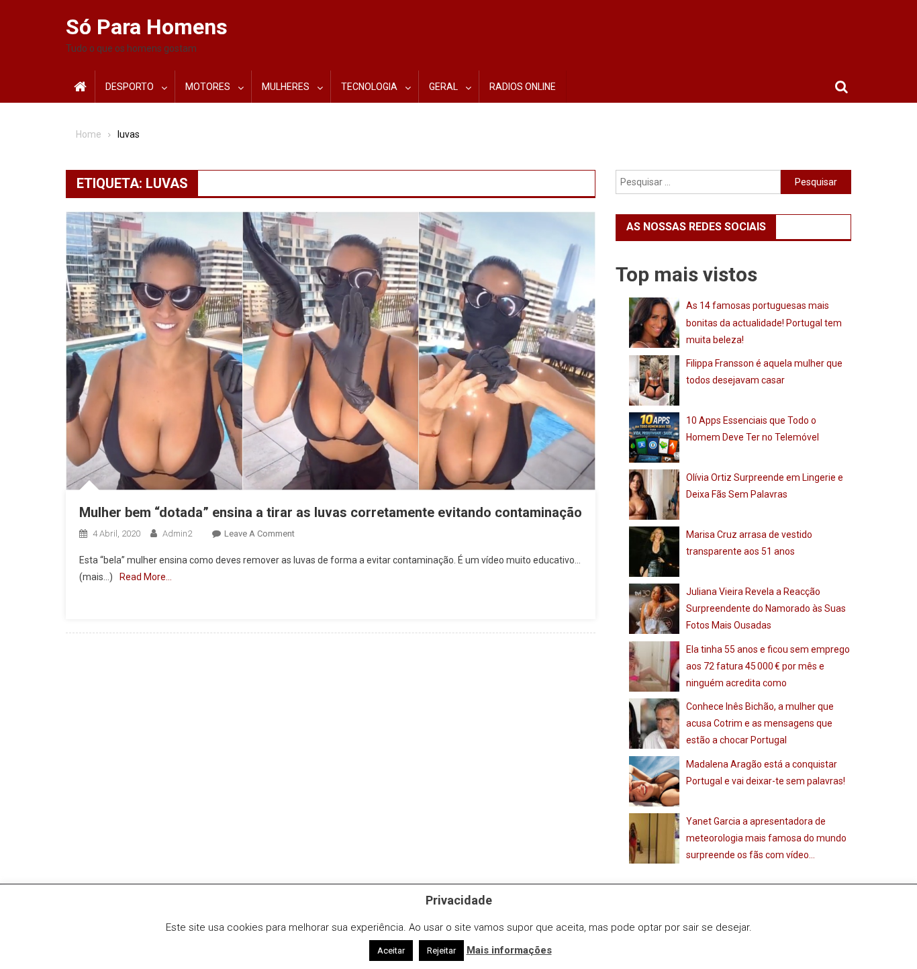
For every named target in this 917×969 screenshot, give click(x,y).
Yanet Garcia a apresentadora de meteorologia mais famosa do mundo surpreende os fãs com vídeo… (766, 838)
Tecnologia (369, 86)
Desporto (129, 86)
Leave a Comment (259, 533)
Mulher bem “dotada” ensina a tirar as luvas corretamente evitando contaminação (330, 512)
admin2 (177, 533)
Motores (207, 86)
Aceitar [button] (391, 950)
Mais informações (509, 950)
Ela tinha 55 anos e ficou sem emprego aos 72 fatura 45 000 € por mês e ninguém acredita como (768, 666)
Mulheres (285, 86)
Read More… (145, 576)
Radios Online (522, 86)
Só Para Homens (147, 27)
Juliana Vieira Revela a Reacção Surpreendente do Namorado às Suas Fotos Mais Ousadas (766, 608)
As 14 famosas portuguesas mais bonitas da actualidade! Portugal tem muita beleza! (764, 322)
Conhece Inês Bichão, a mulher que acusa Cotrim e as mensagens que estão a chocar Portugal (760, 723)
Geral (443, 86)
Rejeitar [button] (441, 950)
